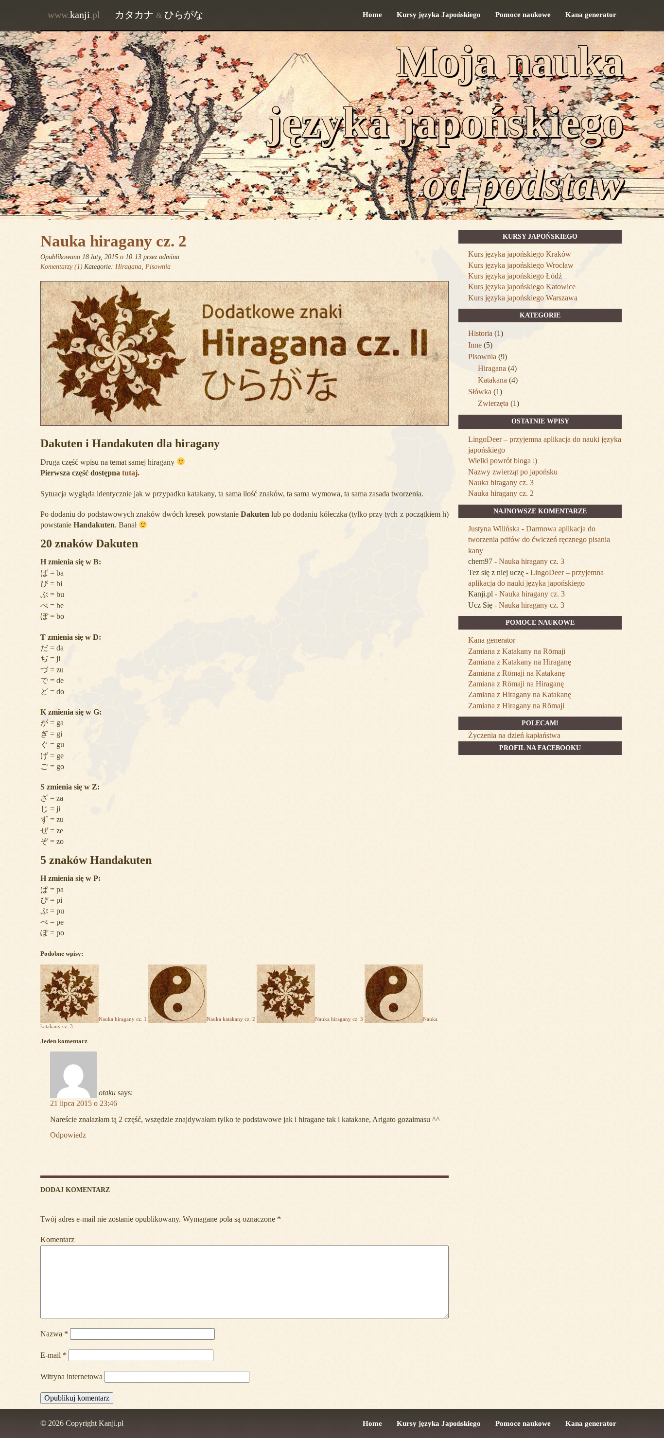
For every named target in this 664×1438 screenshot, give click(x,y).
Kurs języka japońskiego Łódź (515, 276)
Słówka (479, 391)
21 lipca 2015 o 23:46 (83, 1103)
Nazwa (54, 1334)
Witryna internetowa (71, 1376)
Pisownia (158, 266)
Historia (480, 333)
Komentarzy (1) (61, 266)
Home (372, 14)
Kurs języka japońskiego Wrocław (521, 265)
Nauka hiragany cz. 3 (501, 482)
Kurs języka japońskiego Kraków (519, 254)
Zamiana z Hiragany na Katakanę (519, 694)
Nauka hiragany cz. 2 (113, 241)
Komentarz (57, 1239)
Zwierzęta (493, 403)
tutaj (130, 473)
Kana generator (590, 14)
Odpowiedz (68, 1135)
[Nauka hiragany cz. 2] (244, 432)
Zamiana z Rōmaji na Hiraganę (516, 684)
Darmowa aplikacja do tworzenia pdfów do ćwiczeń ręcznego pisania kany (539, 540)
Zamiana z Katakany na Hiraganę (519, 662)
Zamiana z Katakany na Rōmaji (516, 651)
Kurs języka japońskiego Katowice (522, 286)
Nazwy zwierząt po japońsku (513, 472)
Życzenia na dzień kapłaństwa (514, 735)
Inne (475, 345)
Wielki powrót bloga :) (502, 460)
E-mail (53, 1355)
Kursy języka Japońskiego (439, 14)
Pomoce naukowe (523, 14)
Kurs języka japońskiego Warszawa (522, 298)
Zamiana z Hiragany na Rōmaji (516, 705)
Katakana (492, 380)
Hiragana (128, 266)
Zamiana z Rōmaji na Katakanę (516, 673)
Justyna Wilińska (494, 529)
